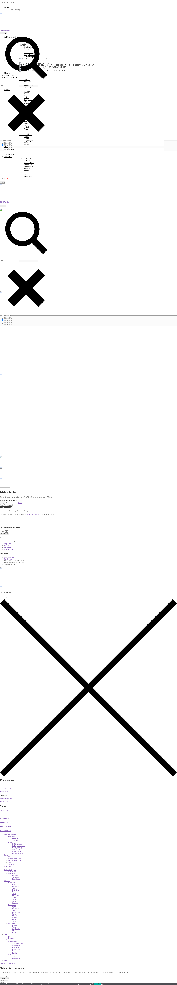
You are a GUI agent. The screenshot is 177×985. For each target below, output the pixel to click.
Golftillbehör (12, 942)
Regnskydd (16, 958)
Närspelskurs (16, 851)
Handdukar (16, 947)
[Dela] (5, 980)
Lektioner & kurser (10, 835)
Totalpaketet (16, 840)
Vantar (14, 927)
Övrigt (10, 954)
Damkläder (11, 883)
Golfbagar (11, 873)
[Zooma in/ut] (1, 980)
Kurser (10, 842)
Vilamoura (11, 864)
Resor (6, 855)
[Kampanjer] (0, 814)
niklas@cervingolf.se (6, 798)
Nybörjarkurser (17, 844)
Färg (2, 503)
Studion (6, 868)
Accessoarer (12, 923)
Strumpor (15, 903)
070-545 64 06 (4, 801)
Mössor (14, 931)
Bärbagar (15, 875)
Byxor (14, 884)
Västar (14, 897)
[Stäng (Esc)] (7, 980)
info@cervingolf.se (33, 514)
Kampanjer (5, 818)
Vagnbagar (15, 877)
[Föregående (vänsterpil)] (1, 982)
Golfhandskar (16, 945)
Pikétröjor (15, 895)
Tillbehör (7, 940)
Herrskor (11, 936)
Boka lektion (5, 826)
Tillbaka (3, 206)
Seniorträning (16, 849)
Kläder (6, 881)
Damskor (11, 938)
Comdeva (10, 597)
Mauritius (11, 857)
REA (5, 960)
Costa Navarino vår (14, 859)
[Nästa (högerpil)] (3, 982)
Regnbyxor (16, 886)
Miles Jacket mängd (6, 505)
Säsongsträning (17, 848)
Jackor (14, 888)
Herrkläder (11, 905)
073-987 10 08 (4, 791)
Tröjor (14, 894)
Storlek (2, 501)
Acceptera (98, 984)
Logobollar (7, 866)
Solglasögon (16, 929)
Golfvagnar (12, 871)
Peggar (14, 953)
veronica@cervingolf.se (7, 788)
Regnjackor (16, 892)
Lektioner (4, 822)
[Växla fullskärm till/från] (3, 980)
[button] (88, 518)
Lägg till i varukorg (6, 507)
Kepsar (14, 925)
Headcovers (16, 949)
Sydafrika (11, 862)
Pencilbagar (16, 879)
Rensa (20, 503)
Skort (14, 901)
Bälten (14, 932)
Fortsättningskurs (17, 853)
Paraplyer (15, 951)
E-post (2, 531)
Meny (4, 33)
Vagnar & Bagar (9, 870)
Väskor (14, 956)
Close (3, 182)
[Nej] (102, 984)
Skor (5, 934)
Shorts (14, 899)
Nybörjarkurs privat (18, 846)
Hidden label (8, 143)
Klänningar (16, 890)
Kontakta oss (5, 831)
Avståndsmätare (17, 943)
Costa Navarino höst (14, 860)
